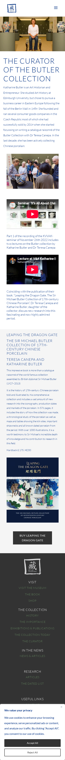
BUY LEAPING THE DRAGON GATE (33, 538)
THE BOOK (32, 594)
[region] (32, 732)
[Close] (61, 707)
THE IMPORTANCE (33, 622)
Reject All (32, 752)
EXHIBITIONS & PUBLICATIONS (32, 628)
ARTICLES (32, 677)
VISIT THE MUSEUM (32, 588)
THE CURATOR (32, 641)
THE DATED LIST (32, 683)
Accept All (32, 742)
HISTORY (32, 615)
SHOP (32, 600)
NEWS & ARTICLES (32, 656)
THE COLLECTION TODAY (32, 634)
